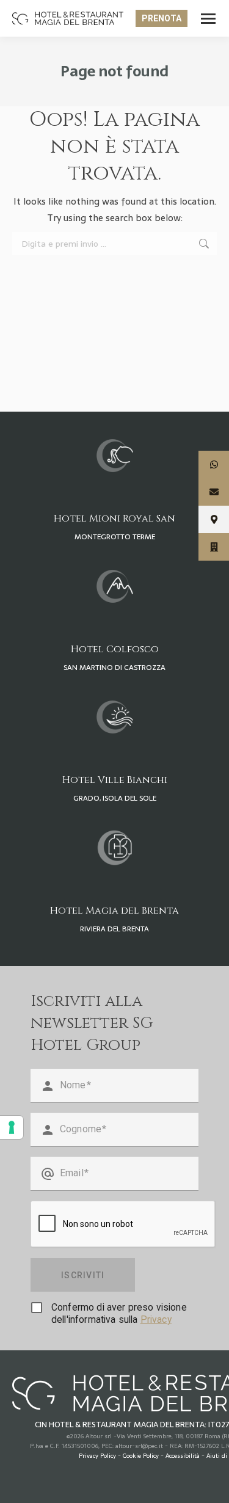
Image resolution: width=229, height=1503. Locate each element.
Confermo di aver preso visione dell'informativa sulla (119, 1313)
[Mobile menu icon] (208, 18)
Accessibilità (182, 1455)
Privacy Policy (97, 1455)
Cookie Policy (141, 1455)
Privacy (156, 1319)
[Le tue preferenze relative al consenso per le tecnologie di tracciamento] (11, 1127)
